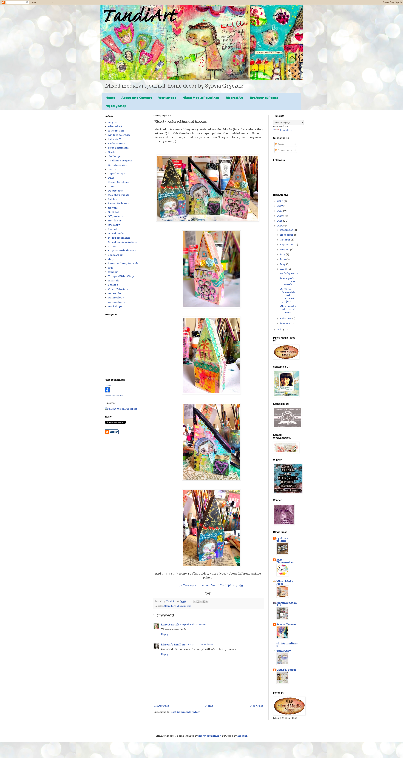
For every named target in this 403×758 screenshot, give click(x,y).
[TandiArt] (107, 391)
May (283, 264)
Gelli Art (113, 212)
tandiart (113, 271)
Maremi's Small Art (174, 644)
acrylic (112, 122)
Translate (285, 130)
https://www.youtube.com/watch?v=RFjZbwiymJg (209, 585)
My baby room (288, 273)
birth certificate (118, 147)
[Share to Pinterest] (206, 601)
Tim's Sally (283, 650)
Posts (280, 144)
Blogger (242, 735)
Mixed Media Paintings (200, 97)
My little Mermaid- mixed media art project (287, 295)
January (285, 323)
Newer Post (161, 705)
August (285, 249)
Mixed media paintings (122, 241)
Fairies (112, 199)
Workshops (167, 97)
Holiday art (115, 220)
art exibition (116, 130)
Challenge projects (120, 160)
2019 (280, 205)
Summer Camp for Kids (123, 263)
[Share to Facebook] (203, 601)
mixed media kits (119, 237)
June (283, 259)
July (283, 254)
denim (112, 169)
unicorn (113, 284)
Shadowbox (115, 254)
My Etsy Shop (116, 105)
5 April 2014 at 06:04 (193, 624)
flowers (113, 207)
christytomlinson (287, 644)
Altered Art (235, 97)
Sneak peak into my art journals (287, 281)
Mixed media (183, 606)
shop (111, 259)
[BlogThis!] (197, 601)
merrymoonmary (209, 735)
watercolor (115, 293)
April (283, 269)
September (287, 244)
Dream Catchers (118, 181)
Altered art (169, 606)
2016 (280, 215)
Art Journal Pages (264, 97)
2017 (280, 210)
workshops (115, 306)
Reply (164, 634)
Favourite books (118, 203)
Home (110, 97)
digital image (116, 173)
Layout (112, 229)
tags (110, 267)
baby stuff (114, 139)
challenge (114, 156)
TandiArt (108, 386)
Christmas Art (117, 164)
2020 (280, 201)
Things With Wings (121, 276)
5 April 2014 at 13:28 (200, 644)
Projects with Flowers (122, 250)
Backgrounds (116, 143)
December (287, 229)
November (287, 234)
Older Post (256, 705)
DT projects (115, 190)
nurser (112, 246)
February (286, 318)
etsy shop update (118, 194)
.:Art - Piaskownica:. (285, 561)
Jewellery (114, 224)
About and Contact (136, 97)
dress (111, 186)
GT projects (115, 216)
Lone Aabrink (170, 624)
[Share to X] (200, 601)
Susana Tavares (286, 624)
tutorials (113, 280)
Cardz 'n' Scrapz (286, 669)
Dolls (111, 177)
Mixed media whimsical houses (287, 309)
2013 (280, 329)
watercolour (116, 297)
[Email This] (194, 601)
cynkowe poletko (282, 539)
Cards (111, 152)
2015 (280, 220)
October (285, 239)
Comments (284, 150)
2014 (280, 225)
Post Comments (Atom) (186, 711)
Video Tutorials (118, 289)
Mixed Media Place (284, 582)
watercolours (116, 301)
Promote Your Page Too (114, 395)
